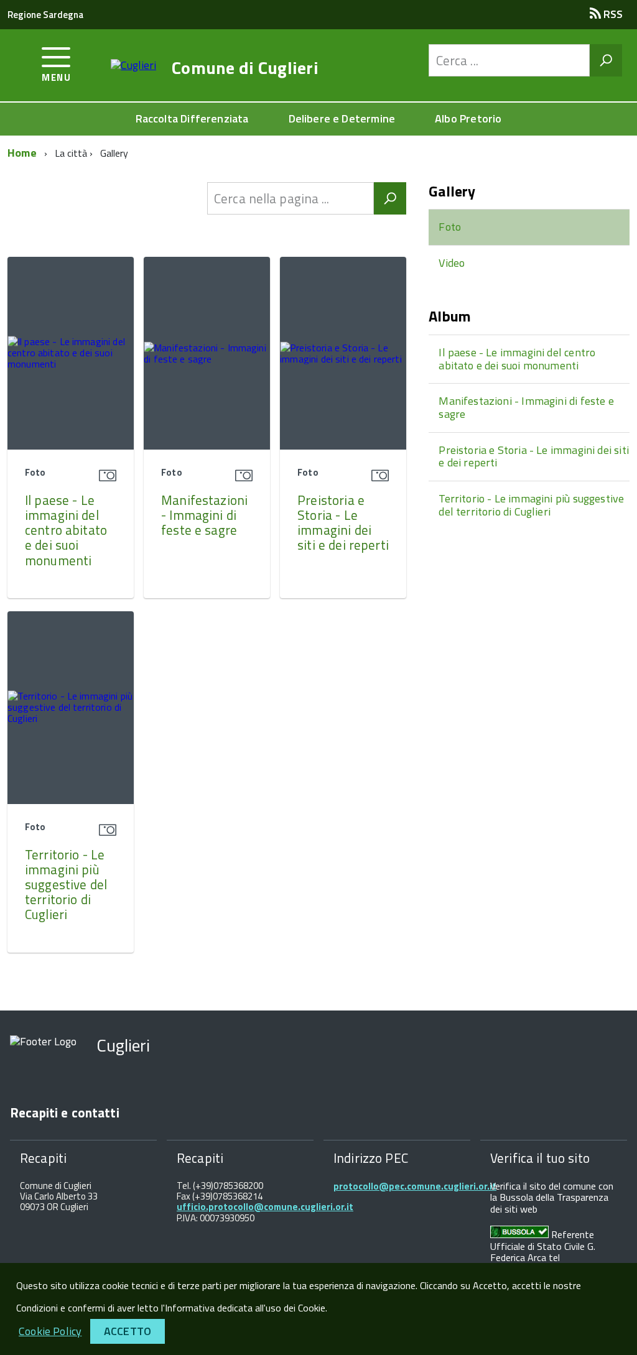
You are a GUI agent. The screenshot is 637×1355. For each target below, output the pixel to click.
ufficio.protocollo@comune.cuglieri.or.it (265, 1207)
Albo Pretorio (468, 118)
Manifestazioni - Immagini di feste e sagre (204, 515)
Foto (450, 226)
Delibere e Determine (342, 118)
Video (452, 262)
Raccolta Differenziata (192, 118)
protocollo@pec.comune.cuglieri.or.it (414, 1186)
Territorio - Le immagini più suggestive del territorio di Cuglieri (66, 884)
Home (22, 152)
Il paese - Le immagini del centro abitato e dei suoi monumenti (66, 530)
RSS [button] (612, 14)
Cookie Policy (50, 1331)
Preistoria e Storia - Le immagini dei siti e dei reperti (343, 522)
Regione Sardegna (45, 14)
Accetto (127, 1331)
